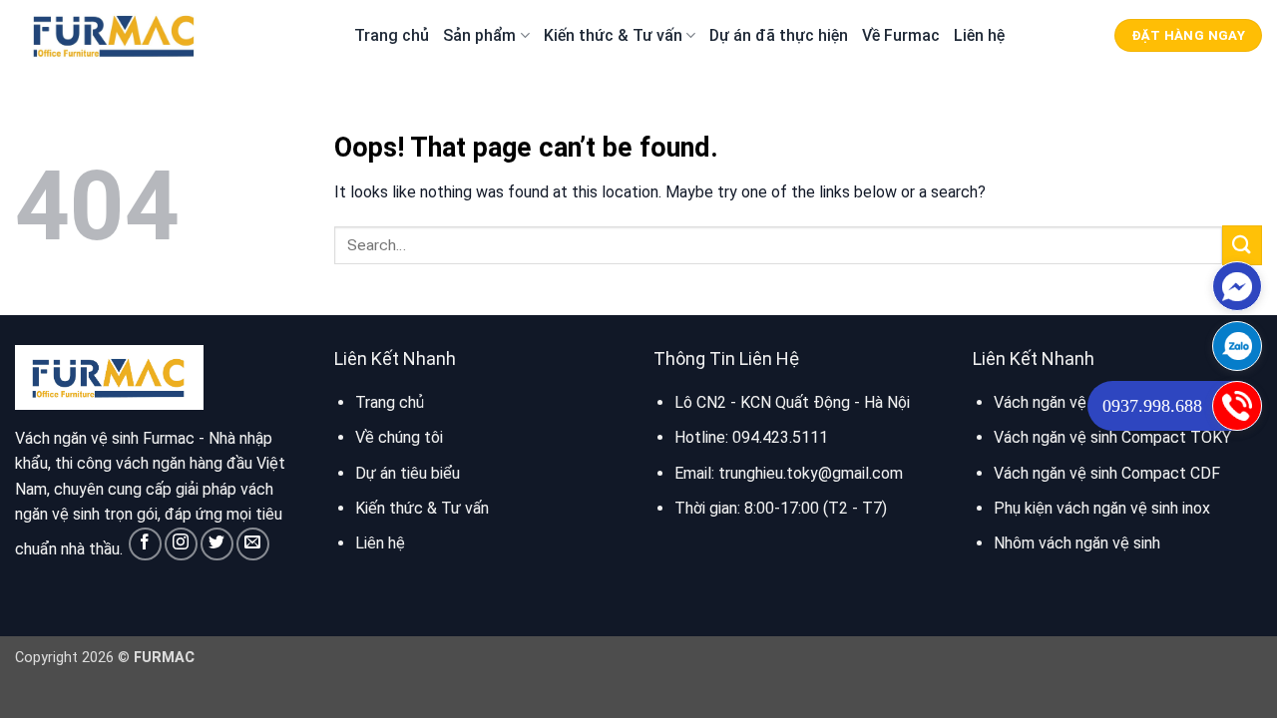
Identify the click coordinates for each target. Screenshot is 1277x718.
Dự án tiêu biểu (407, 473)
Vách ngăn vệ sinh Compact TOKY (1112, 437)
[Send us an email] (252, 544)
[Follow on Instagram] (181, 544)
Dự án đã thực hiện (778, 35)
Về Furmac (901, 35)
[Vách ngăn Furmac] (114, 35)
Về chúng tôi (399, 437)
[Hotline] (1237, 406)
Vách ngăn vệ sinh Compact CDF (1107, 473)
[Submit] (1242, 244)
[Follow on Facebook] (145, 544)
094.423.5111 (780, 437)
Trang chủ (391, 35)
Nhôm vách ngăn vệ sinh (1077, 543)
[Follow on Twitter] (217, 544)
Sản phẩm (479, 35)
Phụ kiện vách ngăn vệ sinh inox (1102, 508)
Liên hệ (979, 35)
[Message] (1237, 286)
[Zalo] (1237, 346)
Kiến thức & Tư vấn (613, 35)
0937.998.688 (1152, 406)
